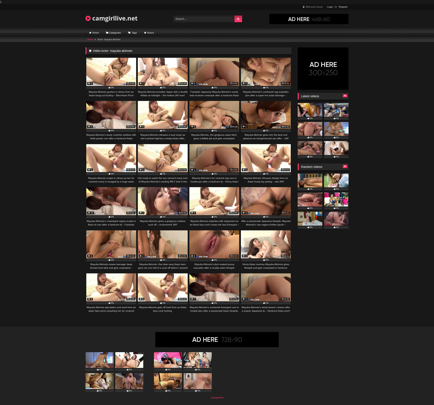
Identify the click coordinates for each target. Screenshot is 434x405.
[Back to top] (423, 395)
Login (330, 6)
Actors (150, 32)
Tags (134, 32)
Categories (115, 32)
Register (343, 6)
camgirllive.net (114, 18)
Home (95, 32)
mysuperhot (217, 397)
